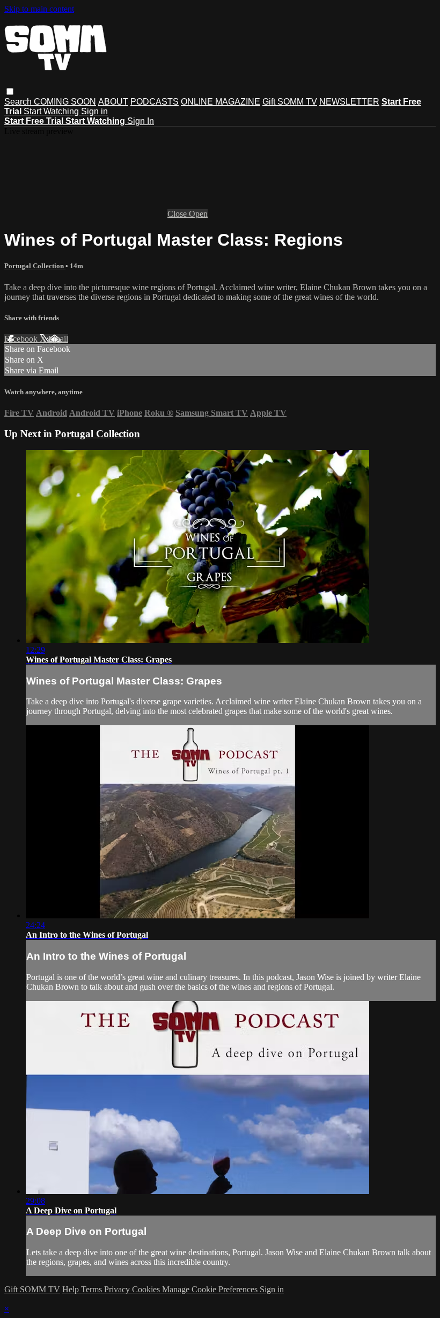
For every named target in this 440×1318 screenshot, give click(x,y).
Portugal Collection (34, 266)
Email (58, 338)
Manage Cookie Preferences (211, 1289)
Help (71, 1289)
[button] (9, 91)
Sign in (94, 111)
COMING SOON (65, 101)
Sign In (140, 121)
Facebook (22, 338)
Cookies (147, 1289)
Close (178, 213)
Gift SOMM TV (289, 101)
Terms (92, 1289)
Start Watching (52, 111)
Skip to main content (39, 8)
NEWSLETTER (349, 101)
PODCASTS (154, 101)
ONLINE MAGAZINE (220, 101)
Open (198, 213)
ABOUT (113, 101)
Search (19, 101)
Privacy (118, 1289)
